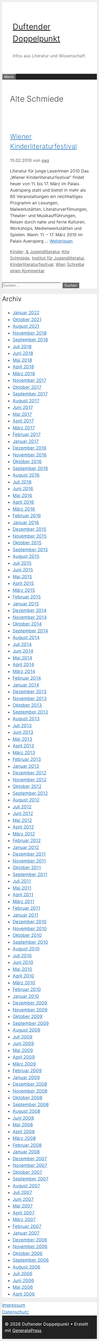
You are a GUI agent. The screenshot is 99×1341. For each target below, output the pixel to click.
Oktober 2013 (27, 705)
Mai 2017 (22, 414)
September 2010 (30, 942)
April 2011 (23, 894)
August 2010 (26, 948)
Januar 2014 (26, 685)
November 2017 (29, 380)
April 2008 (24, 1131)
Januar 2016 (26, 522)
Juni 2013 (23, 732)
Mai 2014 (22, 658)
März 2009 (24, 1064)
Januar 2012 (26, 847)
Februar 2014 (27, 678)
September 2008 (31, 1104)
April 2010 (23, 975)
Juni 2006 (23, 1280)
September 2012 (30, 793)
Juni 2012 (23, 813)
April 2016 (23, 502)
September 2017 (30, 393)
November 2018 (29, 333)
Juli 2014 (22, 644)
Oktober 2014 (27, 624)
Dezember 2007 (30, 1158)
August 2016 (26, 475)
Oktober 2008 (27, 1097)
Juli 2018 (22, 346)
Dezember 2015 (29, 529)
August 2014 (26, 637)
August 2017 (26, 400)
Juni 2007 (23, 1199)
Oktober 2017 (27, 387)
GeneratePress (26, 1330)
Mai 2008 (23, 1124)
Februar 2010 (27, 989)
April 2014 (23, 664)
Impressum (13, 1305)
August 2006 (26, 1267)
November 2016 (30, 455)
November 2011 (29, 861)
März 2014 (24, 671)
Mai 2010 (22, 969)
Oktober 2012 (27, 786)
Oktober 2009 (28, 1016)
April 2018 (23, 366)
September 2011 (30, 874)
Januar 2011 (25, 915)
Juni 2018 (23, 353)
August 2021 (26, 326)
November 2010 (30, 928)
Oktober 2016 (27, 461)
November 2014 (30, 617)
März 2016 (24, 509)
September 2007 (31, 1179)
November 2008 (30, 1091)
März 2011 (23, 901)
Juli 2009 (22, 1037)
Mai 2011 (22, 888)
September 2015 (30, 549)
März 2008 (24, 1138)
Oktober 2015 (27, 542)
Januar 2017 (26, 441)
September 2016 (30, 468)
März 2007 (24, 1219)
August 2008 (26, 1111)
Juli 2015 (22, 563)
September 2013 (30, 712)
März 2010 (24, 982)
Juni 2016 (23, 488)
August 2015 (26, 556)
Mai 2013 (22, 739)
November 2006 (30, 1246)
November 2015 (29, 536)
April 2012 (23, 827)
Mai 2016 (22, 495)
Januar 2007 (26, 1233)
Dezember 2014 (29, 610)
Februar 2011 (26, 908)
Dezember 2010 (29, 921)
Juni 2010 (23, 962)
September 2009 (31, 1023)
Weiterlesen (61, 241)
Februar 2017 (27, 434)
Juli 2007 (22, 1192)
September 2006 (31, 1260)
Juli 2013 (22, 725)
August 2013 (26, 718)
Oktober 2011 (27, 867)
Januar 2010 (26, 996)
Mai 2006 (23, 1287)
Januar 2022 (26, 312)
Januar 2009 (26, 1077)
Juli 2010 (22, 955)
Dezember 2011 (29, 854)
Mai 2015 (22, 576)
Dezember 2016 (29, 448)
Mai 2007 (23, 1206)
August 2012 (26, 800)
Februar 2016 (27, 515)
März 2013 (24, 752)
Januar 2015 (26, 603)
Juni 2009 (23, 1043)
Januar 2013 (26, 766)
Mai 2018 (22, 360)
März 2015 (24, 590)
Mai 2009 (23, 1050)
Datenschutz (15, 1312)
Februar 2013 (27, 759)
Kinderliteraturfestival (31, 264)
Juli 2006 (22, 1273)
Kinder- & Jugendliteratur (35, 251)
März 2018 (24, 373)
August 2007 (26, 1185)
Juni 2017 (23, 407)
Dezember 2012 (29, 772)
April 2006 (24, 1294)
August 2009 (26, 1030)
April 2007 (24, 1212)
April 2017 (23, 421)
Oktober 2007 (27, 1172)
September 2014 (30, 630)
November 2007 (30, 1165)
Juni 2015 (23, 569)
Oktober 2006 (28, 1253)
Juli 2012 (22, 806)
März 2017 (24, 427)
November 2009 (30, 1009)
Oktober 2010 (27, 935)
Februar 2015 (27, 597)
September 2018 (30, 339)
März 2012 (24, 833)
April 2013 (23, 745)
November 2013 (30, 698)
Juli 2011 (22, 881)
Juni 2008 (23, 1118)
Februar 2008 (27, 1145)
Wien (60, 264)
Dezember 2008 (30, 1084)
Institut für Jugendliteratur (58, 258)
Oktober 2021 (27, 319)
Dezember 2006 (30, 1240)
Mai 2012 (22, 820)
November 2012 (29, 779)
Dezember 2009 (30, 1003)
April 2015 (23, 583)
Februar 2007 (27, 1226)
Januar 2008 (26, 1151)
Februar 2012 (27, 840)
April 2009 (24, 1057)
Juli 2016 (22, 482)
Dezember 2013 (29, 691)
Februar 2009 (27, 1070)
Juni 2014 (23, 651)
